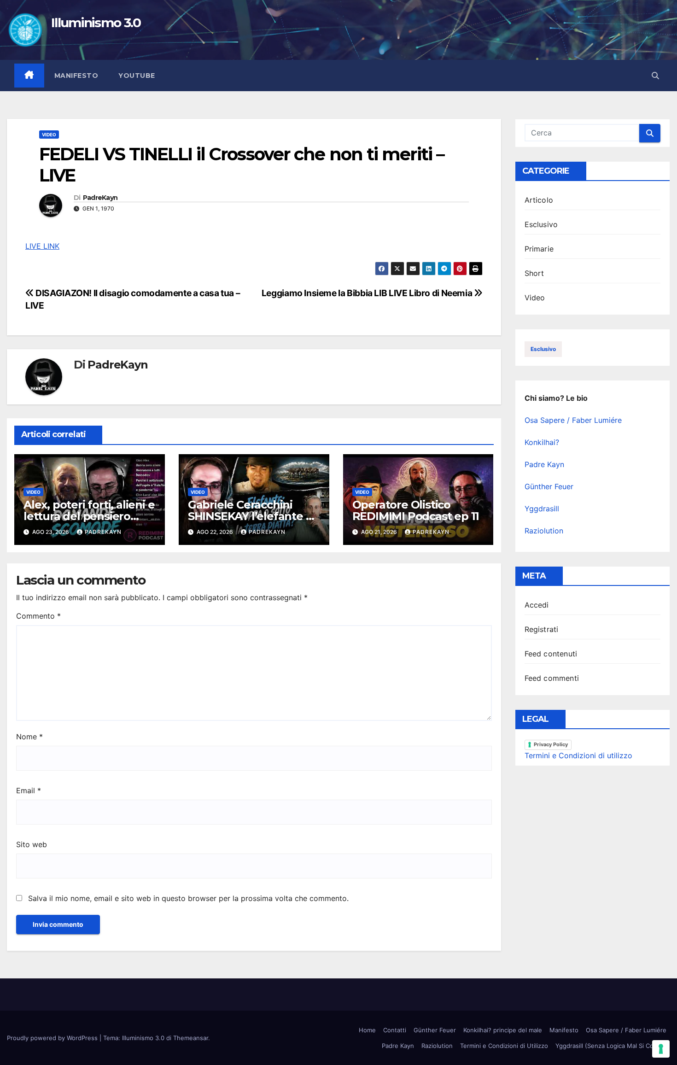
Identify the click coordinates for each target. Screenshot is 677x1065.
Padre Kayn (544, 464)
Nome (29, 736)
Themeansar (190, 1038)
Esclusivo (541, 224)
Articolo (539, 200)
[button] (655, 75)
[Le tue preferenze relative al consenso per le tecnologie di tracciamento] (661, 1049)
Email (28, 790)
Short (534, 273)
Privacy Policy (551, 744)
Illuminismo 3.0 (96, 22)
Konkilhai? (542, 442)
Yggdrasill (542, 508)
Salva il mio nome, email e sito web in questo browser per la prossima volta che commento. (188, 898)
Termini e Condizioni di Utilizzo (504, 1045)
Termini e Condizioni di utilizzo (578, 755)
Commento (38, 615)
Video (49, 134)
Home (367, 1030)
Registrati (542, 629)
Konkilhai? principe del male (502, 1030)
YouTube (136, 75)
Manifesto (76, 75)
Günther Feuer (549, 486)
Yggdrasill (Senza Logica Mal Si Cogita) (610, 1045)
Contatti (394, 1030)
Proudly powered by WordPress (53, 1038)
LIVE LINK (42, 246)
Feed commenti (552, 678)
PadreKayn (100, 198)
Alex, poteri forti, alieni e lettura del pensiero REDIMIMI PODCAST (88, 516)
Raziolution (544, 530)
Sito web (31, 844)
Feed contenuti (551, 653)
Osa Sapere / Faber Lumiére (573, 420)
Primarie (539, 248)
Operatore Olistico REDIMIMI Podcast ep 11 (415, 510)
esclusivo (543, 348)
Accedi (537, 604)
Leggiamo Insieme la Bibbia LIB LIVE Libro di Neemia (368, 292)
